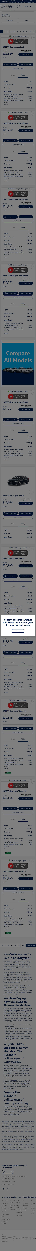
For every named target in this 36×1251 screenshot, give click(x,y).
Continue (18, 631)
